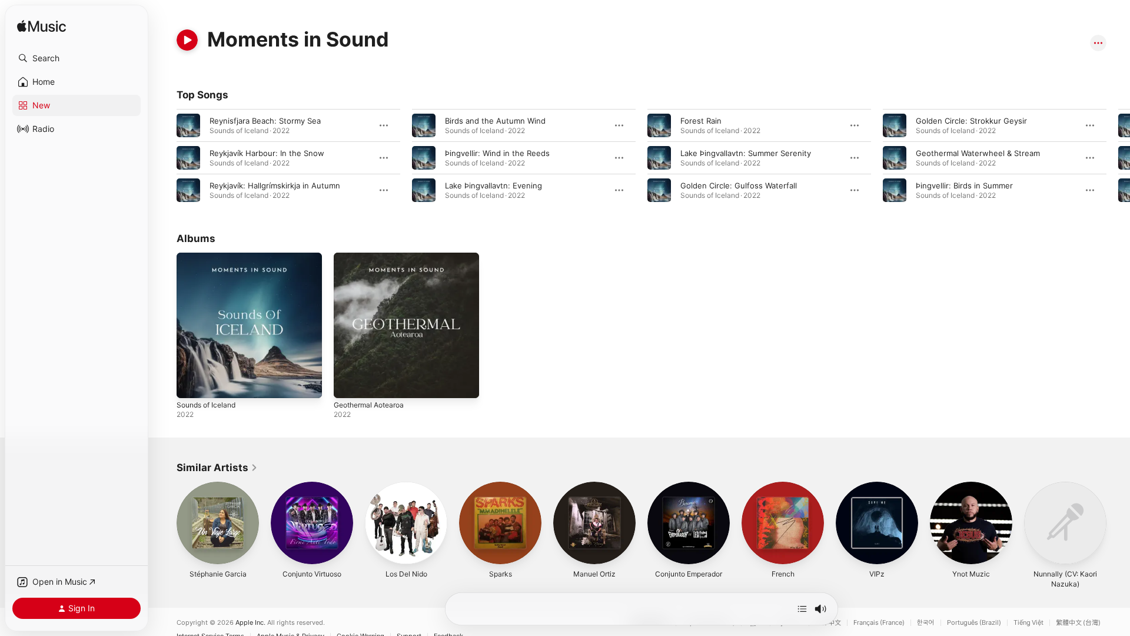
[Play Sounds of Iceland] (191, 383)
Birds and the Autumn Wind (495, 120)
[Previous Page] (165, 158)
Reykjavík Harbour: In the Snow (267, 153)
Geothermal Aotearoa (373, 257)
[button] (76, 58)
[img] (41, 27)
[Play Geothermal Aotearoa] (348, 383)
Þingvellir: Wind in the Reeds (497, 153)
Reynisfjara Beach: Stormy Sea (265, 120)
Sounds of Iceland (209, 257)
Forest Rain (701, 120)
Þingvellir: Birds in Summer (964, 185)
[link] (217, 467)
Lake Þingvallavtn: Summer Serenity (745, 153)
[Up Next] (802, 609)
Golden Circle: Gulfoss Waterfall (738, 185)
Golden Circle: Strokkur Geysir (971, 120)
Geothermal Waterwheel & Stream (978, 153)
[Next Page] (1118, 158)
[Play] (187, 40)
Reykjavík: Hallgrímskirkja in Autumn (275, 185)
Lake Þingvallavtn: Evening (493, 185)
